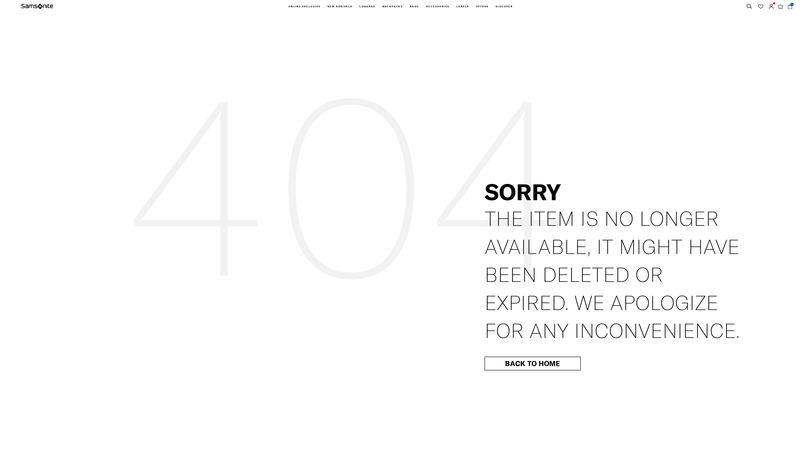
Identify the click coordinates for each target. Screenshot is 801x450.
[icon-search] (749, 6)
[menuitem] (304, 6)
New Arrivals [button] (340, 6)
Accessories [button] (437, 6)
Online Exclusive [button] (304, 6)
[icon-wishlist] (760, 6)
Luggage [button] (367, 6)
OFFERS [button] (482, 6)
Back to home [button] (532, 363)
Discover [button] (504, 6)
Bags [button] (414, 6)
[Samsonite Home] (37, 6)
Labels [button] (462, 6)
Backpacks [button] (392, 6)
